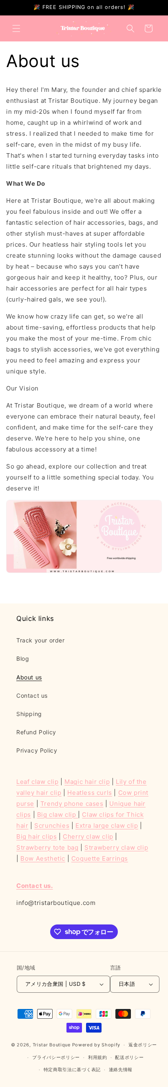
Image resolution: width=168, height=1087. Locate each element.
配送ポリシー (129, 1057)
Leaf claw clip (37, 781)
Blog (22, 658)
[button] (16, 28)
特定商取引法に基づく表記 (72, 1069)
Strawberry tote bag (47, 847)
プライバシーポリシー (56, 1057)
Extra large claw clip (106, 825)
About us (29, 677)
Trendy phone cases (72, 803)
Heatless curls (89, 792)
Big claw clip (57, 814)
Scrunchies (51, 825)
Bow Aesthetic (42, 858)
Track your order (40, 640)
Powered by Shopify (96, 1045)
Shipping (29, 713)
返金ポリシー (142, 1045)
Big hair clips (36, 836)
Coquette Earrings (99, 858)
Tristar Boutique (52, 1045)
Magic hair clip (87, 781)
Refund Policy (36, 732)
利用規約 (97, 1057)
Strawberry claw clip (116, 847)
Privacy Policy (36, 750)
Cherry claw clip (88, 836)
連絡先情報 (121, 1069)
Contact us (32, 695)
